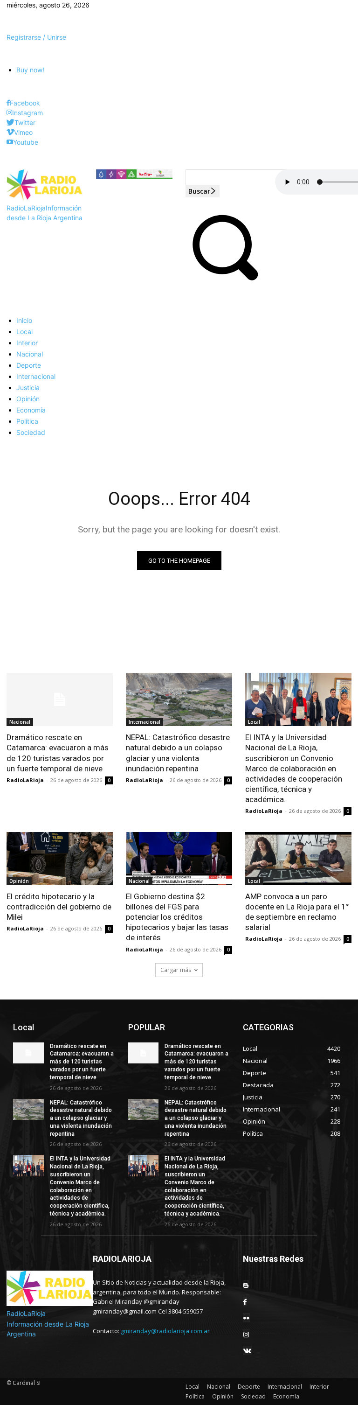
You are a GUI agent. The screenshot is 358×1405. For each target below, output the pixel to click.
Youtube (25, 142)
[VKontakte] (247, 1350)
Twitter (24, 122)
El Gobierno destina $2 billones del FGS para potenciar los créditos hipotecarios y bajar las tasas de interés (177, 917)
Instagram (27, 113)
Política (195, 1396)
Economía (286, 1396)
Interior (319, 1387)
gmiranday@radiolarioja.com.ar (165, 1331)
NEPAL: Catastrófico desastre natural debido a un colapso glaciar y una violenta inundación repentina (178, 753)
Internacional (144, 722)
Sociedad (253, 1396)
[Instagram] (9, 113)
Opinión (19, 881)
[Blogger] (246, 1284)
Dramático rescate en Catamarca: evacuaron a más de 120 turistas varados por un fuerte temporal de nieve (58, 753)
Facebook (25, 103)
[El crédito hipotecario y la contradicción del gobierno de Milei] (60, 858)
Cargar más (175, 970)
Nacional (19, 722)
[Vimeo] (10, 132)
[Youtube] (10, 142)
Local (254, 722)
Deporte (249, 1387)
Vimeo (23, 132)
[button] (224, 281)
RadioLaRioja (25, 779)
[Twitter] (10, 122)
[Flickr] (246, 1317)
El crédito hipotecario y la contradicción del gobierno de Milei (59, 907)
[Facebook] (8, 103)
